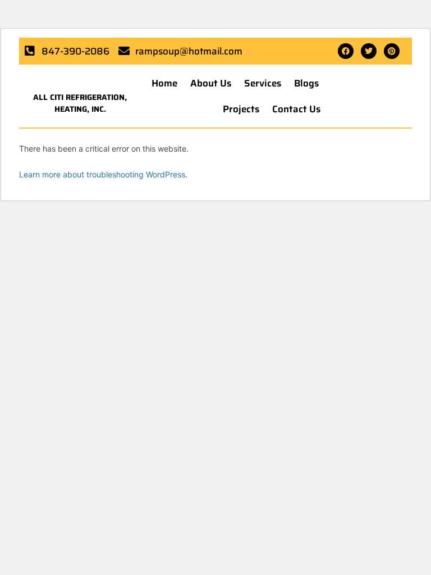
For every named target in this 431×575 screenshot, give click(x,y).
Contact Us (296, 109)
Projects (241, 109)
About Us (210, 83)
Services (262, 83)
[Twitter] (369, 51)
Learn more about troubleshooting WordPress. (103, 174)
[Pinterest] (392, 51)
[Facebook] (346, 51)
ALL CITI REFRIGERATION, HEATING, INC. (80, 103)
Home (164, 83)
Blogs (306, 83)
